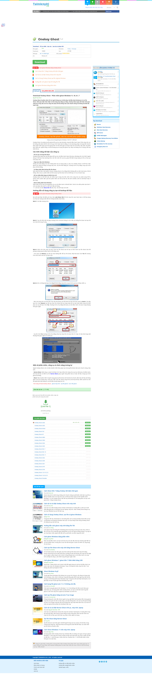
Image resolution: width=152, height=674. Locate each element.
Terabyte (100, 71)
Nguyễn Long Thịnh (49, 538)
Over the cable (100, 100)
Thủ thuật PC (116, 3)
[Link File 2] (46, 413)
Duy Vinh (51, 505)
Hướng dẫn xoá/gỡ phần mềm (67, 665)
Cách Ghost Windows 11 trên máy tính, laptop (59, 630)
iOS (97, 3)
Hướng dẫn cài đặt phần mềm (67, 663)
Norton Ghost (54, 374)
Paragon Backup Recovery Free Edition (107, 138)
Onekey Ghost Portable (41, 478)
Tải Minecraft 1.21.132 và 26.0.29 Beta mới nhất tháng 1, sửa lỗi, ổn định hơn (55, 12)
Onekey (69, 48)
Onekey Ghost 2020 (40, 460)
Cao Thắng (51, 527)
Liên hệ (36, 671)
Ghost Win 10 (47, 187)
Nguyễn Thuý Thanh (37, 97)
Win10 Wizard (99, 106)
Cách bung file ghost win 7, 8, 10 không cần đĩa (60, 584)
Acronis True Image (49, 602)
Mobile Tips (109, 3)
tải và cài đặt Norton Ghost (54, 612)
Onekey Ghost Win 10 (40, 452)
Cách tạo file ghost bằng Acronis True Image (59, 595)
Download (36, 46)
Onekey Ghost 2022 (40, 458)
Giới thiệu (36, 663)
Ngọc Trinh (47, 516)
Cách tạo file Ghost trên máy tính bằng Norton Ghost (62, 548)
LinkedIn (106, 661)
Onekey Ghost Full (39, 431)
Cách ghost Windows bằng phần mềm (45, 85)
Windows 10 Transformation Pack (106, 76)
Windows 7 (47, 498)
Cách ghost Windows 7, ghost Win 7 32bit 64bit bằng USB (63, 560)
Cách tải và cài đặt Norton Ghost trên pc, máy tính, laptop (63, 608)
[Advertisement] (76, 24)
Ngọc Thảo (51, 631)
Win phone (103, 3)
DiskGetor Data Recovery (103, 127)
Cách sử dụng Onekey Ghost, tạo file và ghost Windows (50, 78)
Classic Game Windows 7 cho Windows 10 (106, 88)
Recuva (99, 124)
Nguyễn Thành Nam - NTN (54, 609)
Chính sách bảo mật (39, 667)
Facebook (99, 661)
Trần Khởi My (52, 549)
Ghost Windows (54, 575)
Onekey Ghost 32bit (40, 440)
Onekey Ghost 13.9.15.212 (41, 472)
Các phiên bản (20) (48, 91)
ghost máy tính (56, 383)
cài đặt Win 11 (47, 637)
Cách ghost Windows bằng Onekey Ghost (50, 68)
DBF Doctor (100, 132)
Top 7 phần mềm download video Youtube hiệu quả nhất (84, 12)
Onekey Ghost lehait (40, 428)
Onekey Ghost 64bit (40, 437)
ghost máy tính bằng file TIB (54, 529)
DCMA (35, 669)
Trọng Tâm (47, 620)
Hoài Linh (51, 493)
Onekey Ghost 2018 (40, 469)
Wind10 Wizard (100, 93)
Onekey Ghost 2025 (40, 425)
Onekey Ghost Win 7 (40, 449)
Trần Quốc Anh (52, 597)
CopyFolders (99, 113)
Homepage (74, 48)
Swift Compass (100, 97)
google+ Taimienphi (102, 661)
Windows (87, 3)
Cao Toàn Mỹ (52, 586)
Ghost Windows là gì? (51, 571)
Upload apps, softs (64, 667)
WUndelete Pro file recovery (104, 144)
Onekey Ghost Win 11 (40, 455)
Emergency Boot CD (102, 146)
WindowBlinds (100, 83)
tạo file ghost (64, 383)
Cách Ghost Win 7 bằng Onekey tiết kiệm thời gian (49, 71)
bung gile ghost (54, 588)
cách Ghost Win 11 (60, 197)
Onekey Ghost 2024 (40, 443)
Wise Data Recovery (102, 130)
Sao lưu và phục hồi (58, 46)
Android (92, 3)
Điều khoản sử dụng (39, 665)
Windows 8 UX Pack (101, 109)
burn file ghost (73, 383)
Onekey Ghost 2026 (40, 422)
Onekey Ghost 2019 (40, 466)
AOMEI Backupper (102, 135)
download (41, 4)
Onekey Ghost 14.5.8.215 (41, 475)
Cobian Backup (101, 141)
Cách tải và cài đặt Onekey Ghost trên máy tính (48, 75)
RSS (104, 661)
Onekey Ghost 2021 (40, 463)
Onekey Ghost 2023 (40, 446)
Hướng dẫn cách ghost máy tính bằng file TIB (47, 82)
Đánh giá (36, 91)
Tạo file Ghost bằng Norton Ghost (55, 619)
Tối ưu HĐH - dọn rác (45, 46)
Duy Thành (51, 573)
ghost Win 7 (47, 500)
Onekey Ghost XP (39, 434)
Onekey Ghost (73, 102)
